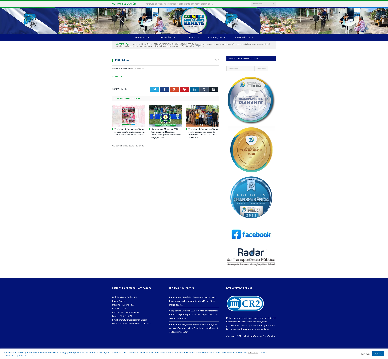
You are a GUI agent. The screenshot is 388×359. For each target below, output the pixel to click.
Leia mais (253, 352)
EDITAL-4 (117, 76)
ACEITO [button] (378, 353)
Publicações (214, 37)
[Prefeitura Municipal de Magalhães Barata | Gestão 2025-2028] (194, 20)
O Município (165, 37)
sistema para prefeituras (263, 318)
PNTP (239, 336)
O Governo (190, 37)
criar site (245, 318)
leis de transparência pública (239, 329)
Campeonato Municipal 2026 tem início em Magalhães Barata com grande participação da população (179, 3)
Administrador (123, 68)
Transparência (241, 37)
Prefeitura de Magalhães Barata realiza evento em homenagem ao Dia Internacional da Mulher (129, 132)
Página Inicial (143, 37)
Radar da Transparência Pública (260, 336)
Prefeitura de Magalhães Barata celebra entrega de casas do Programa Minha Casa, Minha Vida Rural (203, 133)
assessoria (247, 321)
